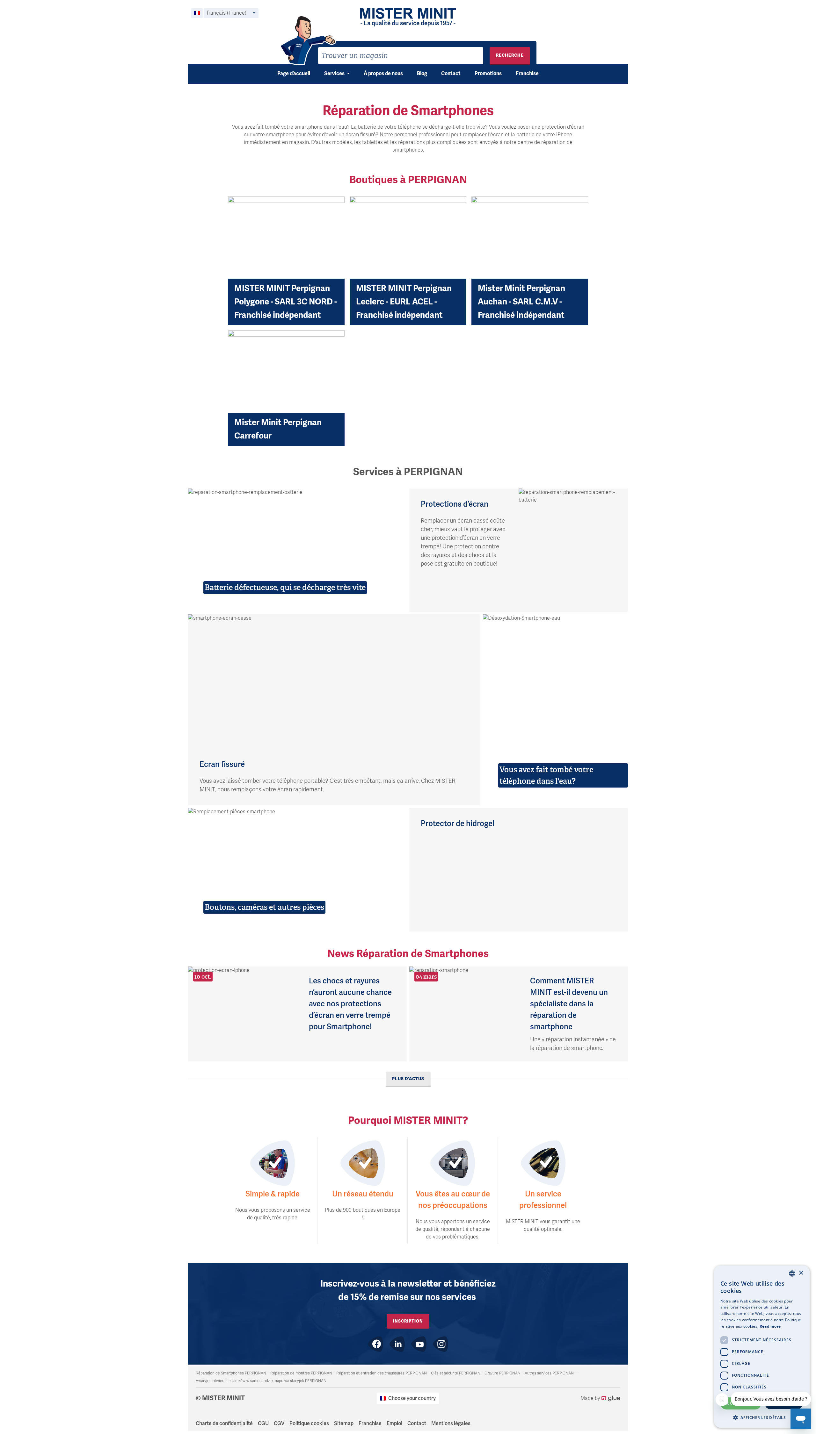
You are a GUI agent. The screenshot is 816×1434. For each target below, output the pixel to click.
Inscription (408, 1321)
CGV (279, 1423)
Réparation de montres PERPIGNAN (301, 1373)
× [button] (800, 1273)
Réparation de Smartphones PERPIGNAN (231, 1373)
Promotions (488, 73)
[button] (761, 1417)
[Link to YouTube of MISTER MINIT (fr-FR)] (418, 1344)
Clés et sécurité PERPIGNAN (455, 1373)
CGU (263, 1423)
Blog (422, 73)
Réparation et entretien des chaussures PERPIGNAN (381, 1373)
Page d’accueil (293, 73)
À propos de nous (383, 73)
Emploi (394, 1423)
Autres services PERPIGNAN (549, 1373)
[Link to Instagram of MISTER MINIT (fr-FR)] (440, 1344)
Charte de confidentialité (224, 1423)
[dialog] (762, 1347)
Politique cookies (309, 1423)
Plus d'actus (408, 1078)
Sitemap (343, 1423)
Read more (770, 1326)
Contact (451, 73)
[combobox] (400, 55)
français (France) (226, 13)
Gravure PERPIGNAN (502, 1373)
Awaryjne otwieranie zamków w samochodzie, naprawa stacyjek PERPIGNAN (261, 1381)
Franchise (527, 73)
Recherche (510, 55)
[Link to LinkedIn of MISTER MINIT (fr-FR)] (397, 1344)
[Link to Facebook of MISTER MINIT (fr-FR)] (375, 1344)
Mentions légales (450, 1423)
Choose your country (412, 1398)
